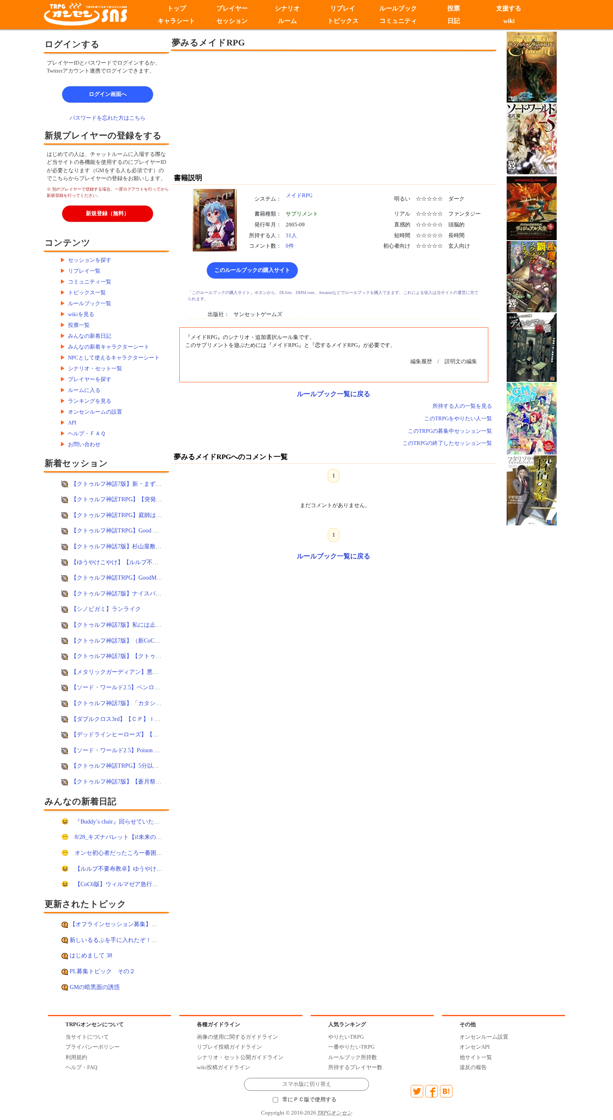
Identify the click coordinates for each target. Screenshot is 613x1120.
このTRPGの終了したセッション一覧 (447, 443)
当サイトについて (87, 1037)
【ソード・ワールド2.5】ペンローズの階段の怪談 (136, 687)
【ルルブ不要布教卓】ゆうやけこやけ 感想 (131, 868)
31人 (291, 235)
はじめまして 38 (91, 955)
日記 (453, 21)
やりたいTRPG (346, 1037)
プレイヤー (232, 8)
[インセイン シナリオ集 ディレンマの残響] (532, 347)
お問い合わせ (84, 444)
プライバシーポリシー (92, 1047)
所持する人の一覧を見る (462, 406)
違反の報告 (473, 1067)
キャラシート (176, 21)
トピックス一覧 (87, 292)
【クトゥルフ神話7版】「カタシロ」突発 (125, 703)
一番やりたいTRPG (351, 1047)
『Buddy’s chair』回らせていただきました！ (132, 821)
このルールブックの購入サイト (252, 270)
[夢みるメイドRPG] (214, 219)
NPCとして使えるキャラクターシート (114, 357)
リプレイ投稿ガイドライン (229, 1047)
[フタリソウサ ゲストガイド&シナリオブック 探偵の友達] (532, 490)
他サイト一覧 (476, 1057)
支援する (509, 8)
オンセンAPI (475, 1047)
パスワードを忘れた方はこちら (108, 118)
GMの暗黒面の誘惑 (95, 987)
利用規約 (76, 1057)
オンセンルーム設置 (484, 1037)
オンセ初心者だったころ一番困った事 (124, 852)
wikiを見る (81, 314)
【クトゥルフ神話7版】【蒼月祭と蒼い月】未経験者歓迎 (145, 781)
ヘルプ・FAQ (81, 1067)
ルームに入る (84, 390)
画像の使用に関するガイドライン (237, 1037)
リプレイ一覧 (84, 271)
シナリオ (287, 8)
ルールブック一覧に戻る (333, 393)
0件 (290, 246)
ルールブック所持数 (352, 1057)
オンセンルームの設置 (95, 412)
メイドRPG (299, 195)
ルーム (287, 21)
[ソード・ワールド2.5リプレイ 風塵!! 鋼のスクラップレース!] (532, 276)
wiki (509, 21)
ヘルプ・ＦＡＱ (87, 433)
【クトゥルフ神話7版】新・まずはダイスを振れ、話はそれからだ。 (160, 483)
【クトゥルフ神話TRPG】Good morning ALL (128, 530)
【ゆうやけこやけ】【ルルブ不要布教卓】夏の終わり (141, 562)
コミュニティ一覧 (89, 282)
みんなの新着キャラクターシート (108, 347)
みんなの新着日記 (89, 336)
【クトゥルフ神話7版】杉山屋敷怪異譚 (122, 546)
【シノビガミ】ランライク (106, 608)
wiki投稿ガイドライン (223, 1067)
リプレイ (342, 8)
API (72, 422)
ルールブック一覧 (89, 303)
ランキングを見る (89, 401)
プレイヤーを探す (89, 379)
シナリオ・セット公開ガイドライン (240, 1057)
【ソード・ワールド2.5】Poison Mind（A (124, 750)
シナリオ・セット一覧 (95, 368)
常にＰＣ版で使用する (309, 1099)
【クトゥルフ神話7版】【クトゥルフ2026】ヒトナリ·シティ (149, 656)
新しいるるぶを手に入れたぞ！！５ (116, 940)
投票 (453, 8)
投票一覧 (79, 325)
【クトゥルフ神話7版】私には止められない (128, 624)
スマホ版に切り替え (306, 1084)
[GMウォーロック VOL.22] (532, 418)
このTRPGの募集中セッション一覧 (450, 431)
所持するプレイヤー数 (355, 1067)
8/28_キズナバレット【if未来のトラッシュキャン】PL (145, 837)
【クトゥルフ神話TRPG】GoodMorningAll (125, 577)
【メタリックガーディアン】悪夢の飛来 (123, 671)
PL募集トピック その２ (102, 971)
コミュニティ (398, 21)
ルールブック (398, 8)
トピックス (343, 21)
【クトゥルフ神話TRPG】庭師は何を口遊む (128, 515)
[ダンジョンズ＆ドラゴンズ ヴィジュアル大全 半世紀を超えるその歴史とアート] (532, 208)
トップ (176, 8)
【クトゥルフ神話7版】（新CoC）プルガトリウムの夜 (142, 640)
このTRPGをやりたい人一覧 (458, 418)
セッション (232, 21)
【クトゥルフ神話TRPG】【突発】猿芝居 (125, 499)
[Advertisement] (264, 111)
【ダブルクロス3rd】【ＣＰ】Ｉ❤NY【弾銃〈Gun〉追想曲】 (151, 719)
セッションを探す (89, 260)
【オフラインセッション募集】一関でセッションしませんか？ (151, 924)
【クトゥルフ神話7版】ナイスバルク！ (122, 593)
